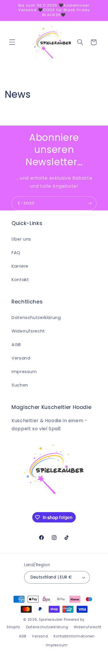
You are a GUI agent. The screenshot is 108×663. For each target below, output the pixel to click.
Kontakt (20, 280)
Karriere (20, 266)
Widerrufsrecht (28, 331)
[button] (12, 42)
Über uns (21, 239)
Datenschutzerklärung (36, 317)
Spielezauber (51, 619)
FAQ (16, 252)
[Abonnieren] (89, 203)
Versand (21, 358)
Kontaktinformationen (74, 636)
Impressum (24, 371)
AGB (16, 344)
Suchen (20, 385)
